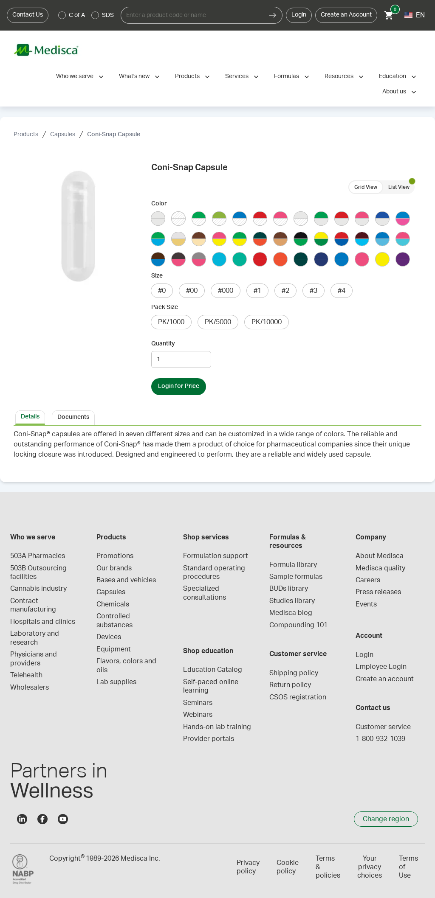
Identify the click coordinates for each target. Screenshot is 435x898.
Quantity (163, 344)
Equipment (113, 649)
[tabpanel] (217, 449)
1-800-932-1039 (380, 738)
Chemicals (112, 604)
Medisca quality (380, 568)
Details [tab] (30, 417)
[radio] (62, 15)
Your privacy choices (369, 867)
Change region (386, 819)
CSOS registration (297, 697)
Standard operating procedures (215, 572)
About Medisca (380, 556)
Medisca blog (290, 612)
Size (157, 276)
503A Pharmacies (37, 556)
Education (392, 76)
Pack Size (164, 307)
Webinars (197, 714)
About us (394, 92)
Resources (339, 76)
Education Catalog (212, 669)
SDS (108, 15)
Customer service (383, 727)
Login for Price (178, 386)
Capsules (62, 135)
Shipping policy (293, 673)
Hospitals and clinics (42, 621)
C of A (77, 15)
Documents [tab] (73, 417)
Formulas (286, 76)
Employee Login (381, 666)
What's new (134, 76)
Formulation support (215, 556)
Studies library (292, 601)
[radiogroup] (86, 15)
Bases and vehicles (126, 580)
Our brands (114, 568)
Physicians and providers (34, 658)
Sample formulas (295, 576)
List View (399, 187)
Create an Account (346, 15)
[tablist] (217, 417)
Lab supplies (116, 682)
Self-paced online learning (211, 686)
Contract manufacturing (33, 605)
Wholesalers (29, 687)
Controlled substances (114, 620)
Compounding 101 (298, 625)
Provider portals (208, 738)
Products (187, 76)
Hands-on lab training (217, 727)
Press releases (378, 592)
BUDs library (288, 588)
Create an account (385, 679)
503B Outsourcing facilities (39, 572)
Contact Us (27, 15)
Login (298, 15)
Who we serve (74, 76)
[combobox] (192, 15)
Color (159, 204)
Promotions (114, 556)
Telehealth (26, 675)
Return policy (290, 685)
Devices (108, 637)
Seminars (197, 702)
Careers (368, 580)
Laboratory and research (35, 637)
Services (237, 76)
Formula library (293, 564)
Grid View (365, 187)
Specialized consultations (204, 593)
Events (366, 604)
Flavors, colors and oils (127, 665)
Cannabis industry (38, 588)
